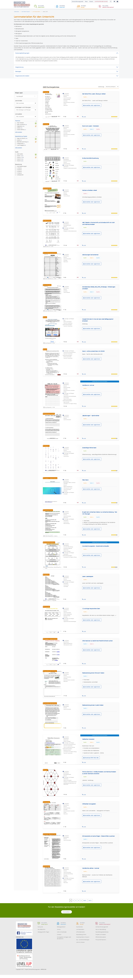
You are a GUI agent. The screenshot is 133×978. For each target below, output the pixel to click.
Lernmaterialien (80, 929)
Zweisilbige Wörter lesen (89, 447)
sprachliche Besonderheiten (50, 252)
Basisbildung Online (81, 934)
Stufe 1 (20, 155)
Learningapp (21, 145)
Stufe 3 (20, 159)
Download (92, 757)
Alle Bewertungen (22, 166)
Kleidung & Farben (48, 510)
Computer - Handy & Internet (51, 478)
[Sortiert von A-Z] (36, 123)
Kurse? (83, 6)
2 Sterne (19, 168)
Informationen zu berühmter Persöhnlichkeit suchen (97, 640)
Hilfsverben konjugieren (89, 804)
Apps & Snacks (22, 138)
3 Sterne (19, 169)
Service (59, 929)
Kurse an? (62, 6)
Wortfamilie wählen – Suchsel (90, 868)
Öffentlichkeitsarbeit (101, 937)
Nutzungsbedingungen (22, 53)
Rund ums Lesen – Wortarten (90, 126)
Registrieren (117, 1)
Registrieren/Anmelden (22, 76)
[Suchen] (35, 96)
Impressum (43, 969)
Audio (19, 140)
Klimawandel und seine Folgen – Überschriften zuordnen (98, 836)
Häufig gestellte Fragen (43, 932)
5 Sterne (19, 173)
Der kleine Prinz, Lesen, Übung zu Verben (94, 94)
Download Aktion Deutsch (82, 937)
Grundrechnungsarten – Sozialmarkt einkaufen (95, 546)
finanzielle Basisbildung (50, 542)
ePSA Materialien (80, 932)
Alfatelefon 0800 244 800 (101, 1)
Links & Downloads (62, 932)
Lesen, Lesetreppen (87, 576)
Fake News (85, 480)
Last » (90, 900)
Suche (110, 1)
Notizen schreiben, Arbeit (89, 190)
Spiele (46, 769)
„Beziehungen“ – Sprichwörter (90, 415)
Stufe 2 (20, 157)
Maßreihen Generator (88, 739)
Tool (45, 317)
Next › (85, 900)
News (86, 1)
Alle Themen (20, 122)
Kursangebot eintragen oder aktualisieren (64, 937)
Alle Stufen (20, 154)
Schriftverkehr (48, 188)
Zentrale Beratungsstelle (77, 1)
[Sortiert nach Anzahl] (36, 126)
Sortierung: (101, 86)
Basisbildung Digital (21, 136)
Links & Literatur (80, 942)
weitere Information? (108, 6)
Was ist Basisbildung (101, 929)
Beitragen (18, 71)
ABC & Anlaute (22, 124)
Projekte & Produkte (101, 934)
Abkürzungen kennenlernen (90, 254)
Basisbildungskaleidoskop (102, 932)
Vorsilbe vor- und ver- (88, 385)
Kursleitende (79, 927)
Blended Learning (22, 141)
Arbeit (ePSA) (21, 129)
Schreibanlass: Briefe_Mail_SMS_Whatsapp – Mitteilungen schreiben (98, 287)
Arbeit (19, 128)
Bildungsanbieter (61, 927)
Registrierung (19, 67)
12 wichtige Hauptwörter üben (91, 608)
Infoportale (20, 143)
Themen (17, 120)
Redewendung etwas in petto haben (92, 705)
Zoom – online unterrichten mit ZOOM (93, 351)
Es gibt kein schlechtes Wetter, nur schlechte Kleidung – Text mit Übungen (99, 513)
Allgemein (20, 126)
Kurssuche (40, 927)
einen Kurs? (41, 6)
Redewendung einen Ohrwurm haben (93, 673)
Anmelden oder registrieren (92, 105)
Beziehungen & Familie (49, 413)
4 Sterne (19, 171)
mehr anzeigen (18, 132)
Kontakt (91, 1)
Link (85, 116)
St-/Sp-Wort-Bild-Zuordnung (90, 158)
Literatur (47, 92)
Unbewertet (20, 175)
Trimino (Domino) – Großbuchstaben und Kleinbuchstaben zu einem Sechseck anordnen (99, 772)
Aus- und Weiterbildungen (82, 939)
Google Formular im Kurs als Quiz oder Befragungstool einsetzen (97, 320)
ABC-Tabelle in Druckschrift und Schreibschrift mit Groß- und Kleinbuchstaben (98, 223)
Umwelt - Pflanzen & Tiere (50, 834)
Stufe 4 (20, 160)
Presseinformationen (101, 939)
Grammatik (47, 606)
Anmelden (114, 1)
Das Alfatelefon (41, 929)
